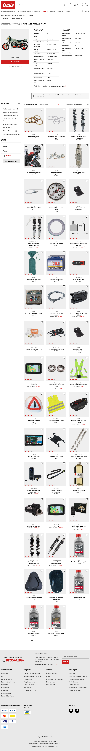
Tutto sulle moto (29, 685)
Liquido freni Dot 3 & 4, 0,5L (78, 562)
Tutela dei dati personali (76, 679)
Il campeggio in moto (30, 690)
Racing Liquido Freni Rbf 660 (56, 633)
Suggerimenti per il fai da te (32, 676)
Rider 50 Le (34, 384)
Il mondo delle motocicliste (32, 673)
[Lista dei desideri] (81, 5)
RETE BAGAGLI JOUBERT (34, 172)
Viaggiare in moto (29, 682)
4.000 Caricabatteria (78, 279)
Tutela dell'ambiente (75, 690)
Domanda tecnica (6, 679)
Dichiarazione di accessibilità (78, 687)
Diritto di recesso (74, 682)
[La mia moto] (76, 5)
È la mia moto (15, 62)
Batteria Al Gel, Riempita (56, 279)
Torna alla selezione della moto (12, 19)
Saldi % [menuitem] (45, 11)
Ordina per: (69, 105)
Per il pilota (27, 687)
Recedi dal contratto (7, 696)
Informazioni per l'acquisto (54, 679)
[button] (64, 5)
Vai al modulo (40, 96)
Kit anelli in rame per (33, 136)
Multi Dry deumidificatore (34, 279)
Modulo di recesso (74, 685)
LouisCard (4, 690)
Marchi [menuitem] (52, 11)
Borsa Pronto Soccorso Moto (34, 349)
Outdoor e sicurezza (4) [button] (10, 124)
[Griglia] (58, 104)
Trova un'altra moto (14, 66)
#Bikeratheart (28, 679)
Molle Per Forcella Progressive (79, 456)
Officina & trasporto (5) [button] (10, 131)
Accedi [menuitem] (87, 11)
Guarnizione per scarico (56, 243)
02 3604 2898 (15, 660)
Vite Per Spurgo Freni (78, 172)
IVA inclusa (49, 741)
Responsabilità (51, 685)
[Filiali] (71, 5)
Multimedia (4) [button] (7, 127)
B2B (2, 676)
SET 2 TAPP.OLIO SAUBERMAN (33, 313)
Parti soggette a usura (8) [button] (10, 109)
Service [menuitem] (68, 11)
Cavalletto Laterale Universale (34, 597)
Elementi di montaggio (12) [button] (11, 134)
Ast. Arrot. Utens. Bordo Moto (56, 349)
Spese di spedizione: (34, 743)
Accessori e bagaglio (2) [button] (10, 115)
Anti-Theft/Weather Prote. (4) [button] (11, 120)
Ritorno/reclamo (6, 693)
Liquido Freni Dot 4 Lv (79, 597)
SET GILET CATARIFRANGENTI (78, 384)
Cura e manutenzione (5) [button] (10, 112)
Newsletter (4, 685)
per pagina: (42, 105)
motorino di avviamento (33, 526)
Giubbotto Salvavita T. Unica (56, 420)
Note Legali (72, 673)
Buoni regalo (5, 687)
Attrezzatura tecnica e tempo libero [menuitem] (29, 11)
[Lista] (62, 105)
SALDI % (9, 155)
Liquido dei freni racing (34, 633)
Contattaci (4, 673)
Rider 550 (56, 526)
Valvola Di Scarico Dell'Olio (34, 208)
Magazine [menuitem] (60, 11)
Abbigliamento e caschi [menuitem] (8, 11)
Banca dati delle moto (8, 682)
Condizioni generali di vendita (78, 676)
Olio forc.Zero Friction (79, 490)
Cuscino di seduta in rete (56, 456)
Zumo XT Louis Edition (34, 456)
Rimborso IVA (50, 682)
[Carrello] (87, 5)
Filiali (48, 676)
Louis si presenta (51, 673)
